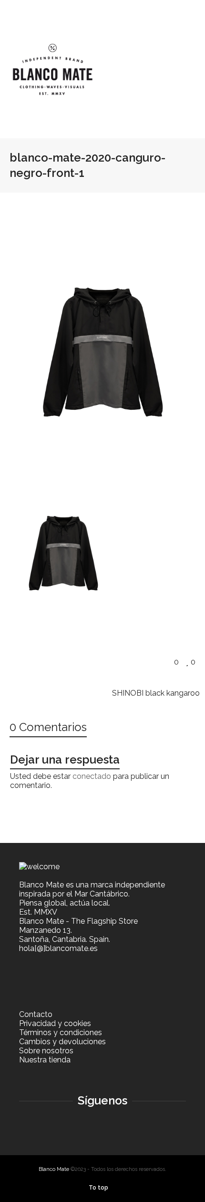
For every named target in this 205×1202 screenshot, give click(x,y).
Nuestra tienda (45, 1059)
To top (98, 1187)
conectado (91, 776)
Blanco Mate (54, 1169)
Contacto (35, 1014)
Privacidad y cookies (55, 1023)
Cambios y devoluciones (62, 1041)
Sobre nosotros (46, 1050)
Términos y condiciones (60, 1032)
